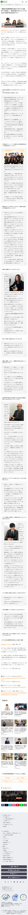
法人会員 (21, 781)
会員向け (3, 846)
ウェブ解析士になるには (6, 815)
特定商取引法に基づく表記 (7, 888)
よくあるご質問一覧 (6, 853)
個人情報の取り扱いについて (7, 887)
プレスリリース (6, 838)
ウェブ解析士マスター (7, 781)
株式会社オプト (5, 30)
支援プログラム (6, 848)
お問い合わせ (5, 844)
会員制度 (4, 850)
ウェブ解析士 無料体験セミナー (9, 818)
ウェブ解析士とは (6, 817)
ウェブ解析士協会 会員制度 (8, 835)
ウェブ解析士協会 (5, 831)
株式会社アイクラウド (6, 644)
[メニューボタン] (26, 2)
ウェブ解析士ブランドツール (8, 851)
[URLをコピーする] (25, 805)
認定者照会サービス (6, 842)
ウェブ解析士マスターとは (8, 824)
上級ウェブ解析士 (21, 778)
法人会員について (7, 820)
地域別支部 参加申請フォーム (8, 859)
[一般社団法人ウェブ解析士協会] (4, 2)
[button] (3, 805)
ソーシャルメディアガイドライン (8, 890)
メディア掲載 (5, 840)
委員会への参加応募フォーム (8, 857)
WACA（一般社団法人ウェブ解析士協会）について (12, 833)
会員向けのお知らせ (6, 855)
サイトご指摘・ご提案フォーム (8, 861)
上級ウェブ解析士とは (7, 822)
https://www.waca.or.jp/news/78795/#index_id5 (13, 687)
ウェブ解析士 (7, 778)
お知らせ (4, 836)
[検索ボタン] (22, 2)
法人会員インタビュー (7, 788)
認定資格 (4, 826)
